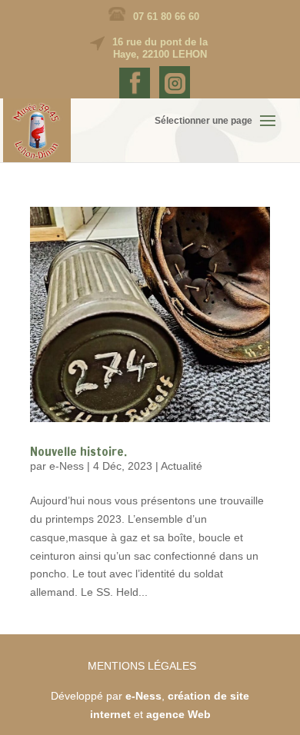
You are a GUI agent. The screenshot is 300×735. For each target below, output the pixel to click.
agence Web (178, 714)
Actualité (181, 466)
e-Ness (66, 466)
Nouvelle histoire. (78, 451)
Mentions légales (142, 666)
